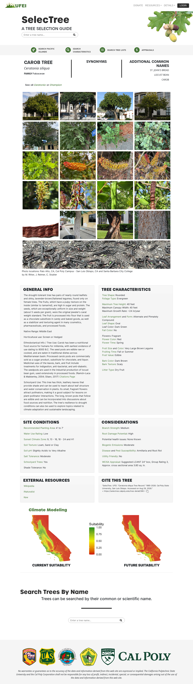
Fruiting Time (109, 351)
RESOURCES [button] (152, 5)
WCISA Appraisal (111, 461)
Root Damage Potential (114, 433)
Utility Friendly (110, 456)
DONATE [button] (138, 5)
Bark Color (108, 360)
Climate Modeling (48, 510)
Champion (56, 85)
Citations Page (67, 376)
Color (120, 348)
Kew (26, 497)
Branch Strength (110, 428)
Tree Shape (108, 295)
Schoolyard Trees (33, 461)
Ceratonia (39, 85)
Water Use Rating (33, 433)
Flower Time (108, 342)
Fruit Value (107, 355)
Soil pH (28, 450)
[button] (183, 5)
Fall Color (107, 330)
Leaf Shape (108, 323)
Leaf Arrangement (111, 316)
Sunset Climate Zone (35, 439)
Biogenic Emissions (112, 445)
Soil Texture (30, 445)
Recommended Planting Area (39, 428)
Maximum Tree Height (114, 304)
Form (129, 316)
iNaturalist (29, 491)
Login (183, 5)
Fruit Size (107, 348)
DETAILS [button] (168, 5)
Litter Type (108, 369)
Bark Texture (109, 364)
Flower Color (109, 339)
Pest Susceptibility (126, 450)
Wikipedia (29, 486)
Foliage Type (109, 298)
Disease (106, 450)
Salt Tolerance (31, 456)
